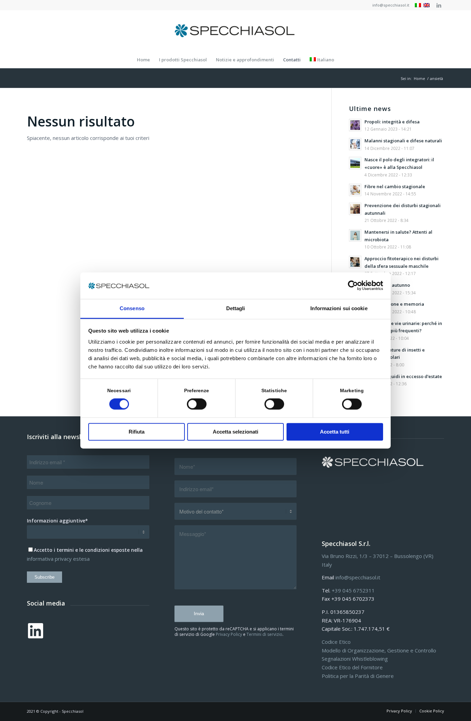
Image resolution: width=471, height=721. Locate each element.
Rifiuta (136, 432)
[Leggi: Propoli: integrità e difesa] (355, 125)
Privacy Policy (229, 634)
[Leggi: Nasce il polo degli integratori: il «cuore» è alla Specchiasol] (355, 163)
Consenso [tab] (132, 308)
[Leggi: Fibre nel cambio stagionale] (355, 190)
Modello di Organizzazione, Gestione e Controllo (379, 650)
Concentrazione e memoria (394, 304)
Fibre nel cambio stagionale (394, 186)
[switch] (197, 404)
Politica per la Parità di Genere (358, 675)
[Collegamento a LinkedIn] (439, 5)
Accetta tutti (334, 432)
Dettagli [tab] (235, 308)
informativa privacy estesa (58, 558)
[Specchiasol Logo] (235, 30)
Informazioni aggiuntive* (57, 520)
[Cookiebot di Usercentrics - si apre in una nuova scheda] (353, 286)
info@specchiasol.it (390, 5)
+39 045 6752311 (353, 590)
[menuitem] (389, 5)
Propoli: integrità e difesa (392, 122)
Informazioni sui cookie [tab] (338, 308)
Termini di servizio (264, 634)
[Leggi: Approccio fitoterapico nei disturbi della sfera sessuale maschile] (355, 262)
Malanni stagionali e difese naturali (403, 141)
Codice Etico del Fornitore (352, 667)
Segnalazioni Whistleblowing (355, 658)
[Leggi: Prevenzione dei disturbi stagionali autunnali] (355, 209)
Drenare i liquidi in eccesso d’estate (403, 376)
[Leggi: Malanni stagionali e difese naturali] (355, 144)
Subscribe (44, 577)
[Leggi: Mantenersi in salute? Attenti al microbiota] (355, 235)
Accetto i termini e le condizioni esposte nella (88, 550)
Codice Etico (336, 641)
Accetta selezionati (235, 432)
